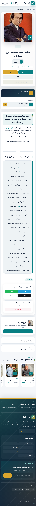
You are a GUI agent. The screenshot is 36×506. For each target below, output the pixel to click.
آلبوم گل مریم (9, 128)
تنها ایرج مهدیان (14, 380)
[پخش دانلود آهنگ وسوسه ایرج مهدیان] (31, 37)
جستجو (7, 475)
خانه (34, 9)
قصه (18, 168)
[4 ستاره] (23, 82)
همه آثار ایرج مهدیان (6, 360)
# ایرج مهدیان (29, 279)
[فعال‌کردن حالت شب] (12, 3)
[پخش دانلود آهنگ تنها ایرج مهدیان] (15, 373)
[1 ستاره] (16, 82)
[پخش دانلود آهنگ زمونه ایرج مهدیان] (31, 373)
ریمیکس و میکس (14, 444)
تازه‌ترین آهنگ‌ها (29, 444)
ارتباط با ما (30, 455)
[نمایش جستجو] (7, 3)
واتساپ (11, 291)
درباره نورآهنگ (14, 451)
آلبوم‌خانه (15, 447)
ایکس (25, 295)
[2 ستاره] (18, 82)
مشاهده (23, 382)
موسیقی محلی (29, 447)
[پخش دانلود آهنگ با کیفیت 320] (31, 104)
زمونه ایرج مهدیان (29, 380)
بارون (18, 206)
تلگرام (25, 291)
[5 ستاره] (26, 82)
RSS (34, 503)
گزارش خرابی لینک (18, 309)
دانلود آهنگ (29, 9)
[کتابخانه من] (16, 3)
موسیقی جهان (29, 451)
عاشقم (19, 172)
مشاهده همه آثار (18, 331)
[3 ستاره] (21, 82)
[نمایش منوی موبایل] (3, 3)
